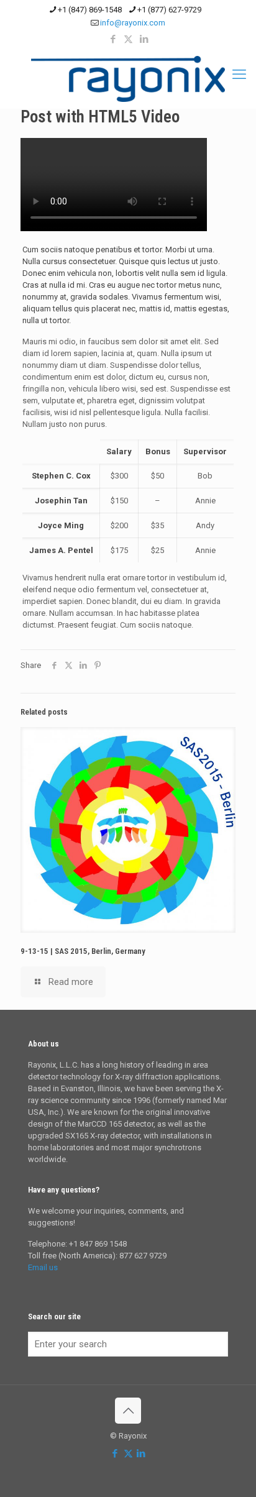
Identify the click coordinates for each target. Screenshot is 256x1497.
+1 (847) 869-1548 (90, 9)
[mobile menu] (239, 74)
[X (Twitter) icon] (128, 39)
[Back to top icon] (128, 1411)
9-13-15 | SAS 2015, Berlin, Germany (83, 951)
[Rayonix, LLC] (128, 79)
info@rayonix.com (132, 22)
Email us (43, 1267)
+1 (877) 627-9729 (169, 9)
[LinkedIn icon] (144, 39)
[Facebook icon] (112, 39)
